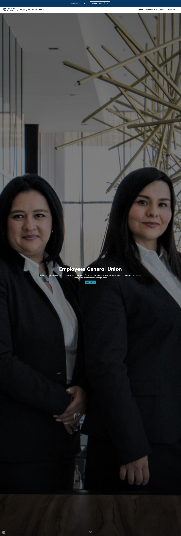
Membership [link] (150, 10)
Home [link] (140, 10)
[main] (90, 272)
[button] (178, 9)
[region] (90, 3)
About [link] (162, 10)
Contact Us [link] (171, 10)
